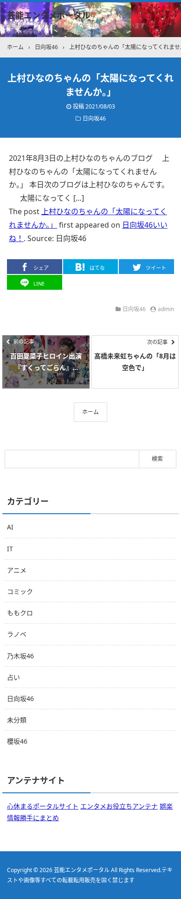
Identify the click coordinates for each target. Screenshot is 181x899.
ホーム (90, 412)
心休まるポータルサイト (42, 806)
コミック (20, 591)
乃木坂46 (20, 655)
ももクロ (20, 612)
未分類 (16, 719)
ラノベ (16, 634)
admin (166, 309)
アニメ (16, 570)
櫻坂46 (17, 741)
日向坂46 (94, 118)
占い (13, 677)
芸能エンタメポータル (48, 15)
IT (10, 548)
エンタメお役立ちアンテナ (119, 806)
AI (10, 527)
